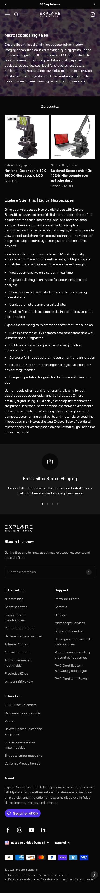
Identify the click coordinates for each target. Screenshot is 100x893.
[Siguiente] (94, 4)
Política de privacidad (18, 879)
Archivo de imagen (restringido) (18, 662)
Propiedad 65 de (16, 673)
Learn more (74, 493)
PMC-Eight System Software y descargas (71, 668)
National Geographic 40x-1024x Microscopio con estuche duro (72, 175)
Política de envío (47, 879)
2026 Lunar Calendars (21, 705)
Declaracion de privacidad (23, 636)
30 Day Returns (50, 4)
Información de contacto (78, 879)
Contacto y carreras (19, 628)
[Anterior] (5, 4)
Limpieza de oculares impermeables (20, 744)
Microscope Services (70, 623)
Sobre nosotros (16, 607)
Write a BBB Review (19, 681)
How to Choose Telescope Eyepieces (23, 731)
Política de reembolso (18, 875)
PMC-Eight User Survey (72, 679)
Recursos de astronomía (23, 713)
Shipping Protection (69, 631)
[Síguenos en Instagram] (20, 830)
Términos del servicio (50, 875)
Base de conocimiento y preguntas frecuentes (72, 654)
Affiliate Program (17, 644)
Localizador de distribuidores (15, 617)
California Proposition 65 (22, 763)
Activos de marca (17, 652)
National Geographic (17, 165)
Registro (61, 615)
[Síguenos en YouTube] (31, 830)
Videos (10, 721)
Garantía (61, 607)
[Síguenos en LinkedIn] (43, 830)
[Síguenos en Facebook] (8, 830)
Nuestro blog (14, 599)
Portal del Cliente (67, 599)
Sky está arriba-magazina (23, 755)
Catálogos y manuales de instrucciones (73, 641)
